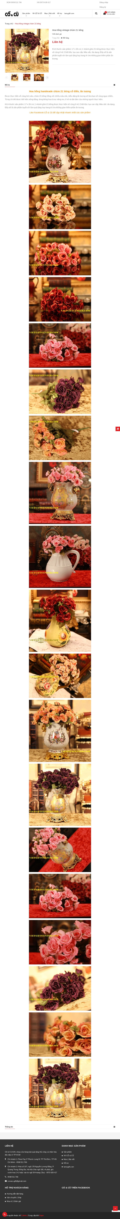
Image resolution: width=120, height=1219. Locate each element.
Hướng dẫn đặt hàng (15, 1194)
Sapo (41, 1215)
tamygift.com (69, 1167)
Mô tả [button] (7, 85)
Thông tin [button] (9, 1127)
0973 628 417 (45, 2)
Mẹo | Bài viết (69, 1159)
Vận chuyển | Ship (14, 1197)
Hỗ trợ (66, 1163)
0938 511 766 (16, 2)
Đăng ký (103, 7)
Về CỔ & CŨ (69, 1156)
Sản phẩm (68, 1152)
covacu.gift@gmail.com (17, 1181)
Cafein (24, 1215)
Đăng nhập (104, 2)
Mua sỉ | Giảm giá (14, 1201)
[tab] (60, 85)
